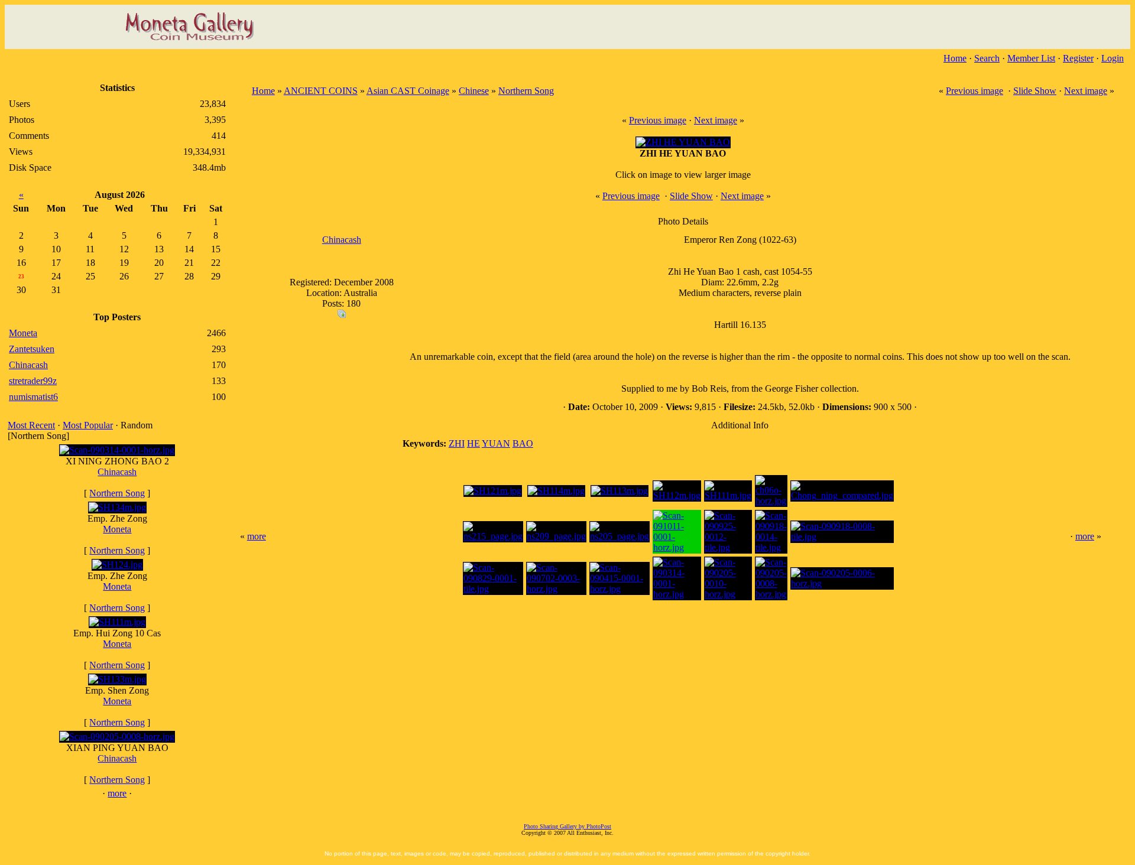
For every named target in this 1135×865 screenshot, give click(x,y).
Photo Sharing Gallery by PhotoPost (567, 826)
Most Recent (31, 425)
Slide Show (1034, 91)
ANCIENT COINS (321, 91)
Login (1112, 58)
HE (473, 443)
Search (987, 58)
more (117, 793)
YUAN (496, 443)
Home (955, 58)
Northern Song (117, 493)
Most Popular (88, 425)
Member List (1031, 58)
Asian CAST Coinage (408, 91)
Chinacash (117, 472)
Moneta (117, 529)
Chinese (474, 91)
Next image (1085, 91)
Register (1078, 58)
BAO (523, 443)
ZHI (457, 443)
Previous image (974, 91)
